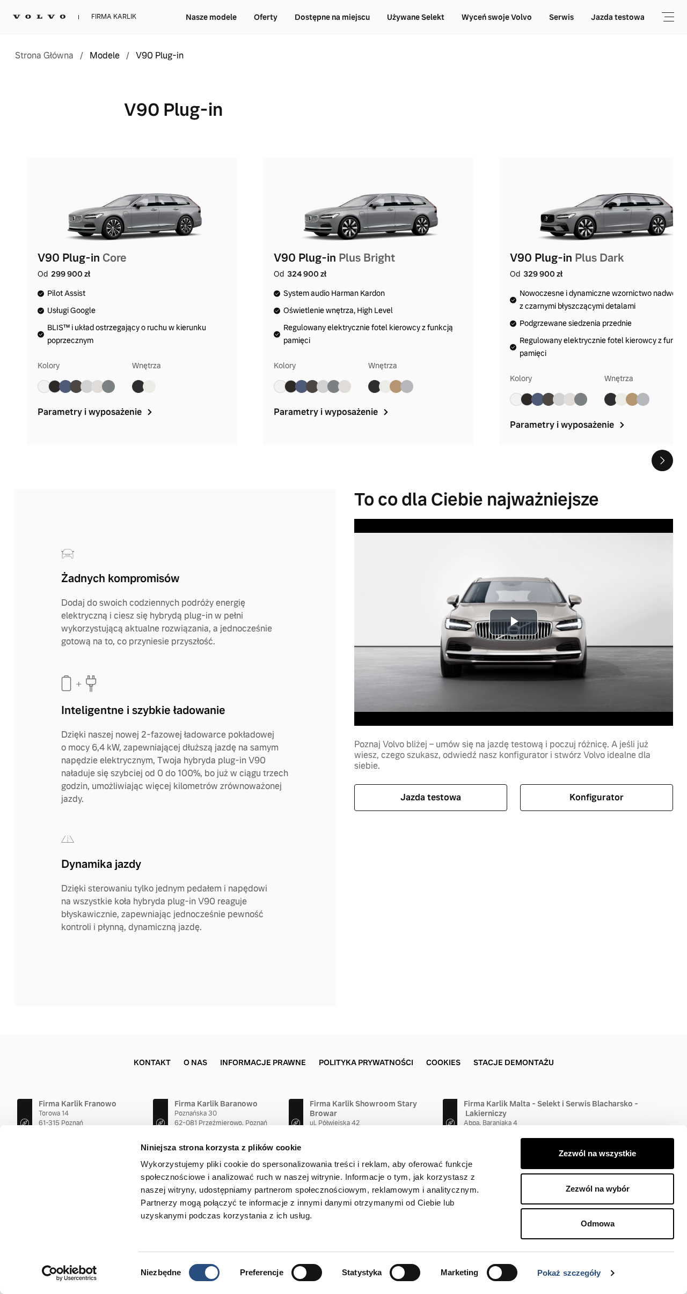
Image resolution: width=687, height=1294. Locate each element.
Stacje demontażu (513, 1062)
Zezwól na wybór (598, 1188)
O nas (195, 1062)
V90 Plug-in (160, 55)
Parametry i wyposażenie (91, 412)
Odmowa (598, 1223)
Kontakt (152, 1062)
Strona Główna (44, 55)
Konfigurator (596, 797)
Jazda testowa (618, 17)
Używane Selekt (415, 17)
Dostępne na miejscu (332, 17)
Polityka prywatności (366, 1062)
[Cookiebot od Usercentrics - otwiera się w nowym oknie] (69, 1273)
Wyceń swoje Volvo (497, 17)
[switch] (306, 1272)
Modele (105, 55)
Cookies (443, 1062)
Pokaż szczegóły (569, 1272)
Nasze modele (211, 17)
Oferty (265, 17)
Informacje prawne (263, 1062)
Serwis (561, 17)
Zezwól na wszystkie (597, 1153)
